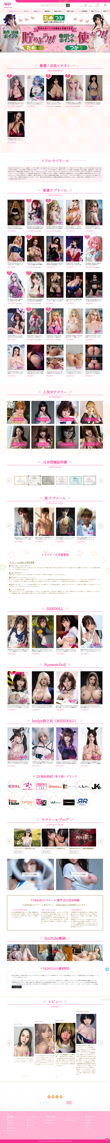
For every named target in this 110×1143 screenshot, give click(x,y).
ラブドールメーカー (14, 1131)
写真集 (89, 1120)
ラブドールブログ (55, 819)
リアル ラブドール (55, 160)
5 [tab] (60, 491)
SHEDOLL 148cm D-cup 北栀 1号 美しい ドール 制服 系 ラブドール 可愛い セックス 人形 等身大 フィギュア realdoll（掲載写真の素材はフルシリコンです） (18, 650)
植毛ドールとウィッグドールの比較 (25, 848)
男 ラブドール (55, 497)
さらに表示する (16, 987)
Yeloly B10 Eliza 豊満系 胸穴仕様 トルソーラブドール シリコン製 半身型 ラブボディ (74, 300)
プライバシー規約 (13, 1125)
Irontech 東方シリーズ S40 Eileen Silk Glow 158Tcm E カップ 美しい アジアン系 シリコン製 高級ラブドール (74, 227)
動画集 (89, 1123)
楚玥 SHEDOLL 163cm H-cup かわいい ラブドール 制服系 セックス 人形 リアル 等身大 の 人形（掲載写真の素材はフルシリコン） (67, 650)
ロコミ (89, 1125)
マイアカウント (32, 1123)
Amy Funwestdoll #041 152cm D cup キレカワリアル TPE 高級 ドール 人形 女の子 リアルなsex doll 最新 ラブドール (18, 706)
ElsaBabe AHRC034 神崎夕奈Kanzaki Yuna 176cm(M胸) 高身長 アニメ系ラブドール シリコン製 (54, 227)
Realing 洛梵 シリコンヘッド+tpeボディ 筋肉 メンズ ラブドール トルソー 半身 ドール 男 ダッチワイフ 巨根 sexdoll (65, 538)
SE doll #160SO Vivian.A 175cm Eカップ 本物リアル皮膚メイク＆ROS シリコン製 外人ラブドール (93, 227)
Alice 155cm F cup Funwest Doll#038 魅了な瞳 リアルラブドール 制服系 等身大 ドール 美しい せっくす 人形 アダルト (67, 706)
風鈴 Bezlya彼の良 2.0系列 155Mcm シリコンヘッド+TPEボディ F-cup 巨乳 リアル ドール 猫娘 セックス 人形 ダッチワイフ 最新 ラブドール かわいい (18, 762)
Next (100, 480)
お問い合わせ (71, 1120)
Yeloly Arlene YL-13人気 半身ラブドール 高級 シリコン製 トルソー (54, 300)
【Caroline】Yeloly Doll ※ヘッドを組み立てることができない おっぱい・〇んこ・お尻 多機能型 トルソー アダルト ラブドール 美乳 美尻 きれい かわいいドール (74, 372)
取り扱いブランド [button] (14, 11)
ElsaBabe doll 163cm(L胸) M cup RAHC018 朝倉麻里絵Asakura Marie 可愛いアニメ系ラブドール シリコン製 (35, 300)
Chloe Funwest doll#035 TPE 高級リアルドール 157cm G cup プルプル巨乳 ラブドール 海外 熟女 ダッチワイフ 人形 (43, 706)
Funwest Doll (55, 664)
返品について (51, 1123)
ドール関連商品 (83, 11)
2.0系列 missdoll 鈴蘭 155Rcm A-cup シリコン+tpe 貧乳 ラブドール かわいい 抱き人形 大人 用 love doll (43, 762)
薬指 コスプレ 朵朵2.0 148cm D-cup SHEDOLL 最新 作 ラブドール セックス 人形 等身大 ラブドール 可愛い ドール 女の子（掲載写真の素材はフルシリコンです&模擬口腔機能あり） (43, 650)
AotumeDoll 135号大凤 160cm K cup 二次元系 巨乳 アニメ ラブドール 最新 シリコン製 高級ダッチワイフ (74, 263)
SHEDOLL (55, 608)
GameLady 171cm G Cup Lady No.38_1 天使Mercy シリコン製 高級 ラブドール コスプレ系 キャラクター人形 (54, 336)
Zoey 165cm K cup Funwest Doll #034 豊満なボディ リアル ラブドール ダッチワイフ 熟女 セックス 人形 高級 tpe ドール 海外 (91, 706)
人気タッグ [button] (37, 11)
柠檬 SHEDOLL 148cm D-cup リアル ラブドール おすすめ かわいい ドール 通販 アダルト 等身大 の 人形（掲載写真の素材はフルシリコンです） (91, 650)
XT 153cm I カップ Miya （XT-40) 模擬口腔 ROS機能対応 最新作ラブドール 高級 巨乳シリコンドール (35, 263)
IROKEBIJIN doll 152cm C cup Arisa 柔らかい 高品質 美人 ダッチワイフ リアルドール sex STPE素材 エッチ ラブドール (93, 103)
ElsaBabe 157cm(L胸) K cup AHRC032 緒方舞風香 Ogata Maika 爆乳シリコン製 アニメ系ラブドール (35, 227)
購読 (69, 1103)
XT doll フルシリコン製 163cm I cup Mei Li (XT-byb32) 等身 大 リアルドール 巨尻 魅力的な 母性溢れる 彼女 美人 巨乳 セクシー (54, 103)
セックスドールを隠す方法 (50, 848)
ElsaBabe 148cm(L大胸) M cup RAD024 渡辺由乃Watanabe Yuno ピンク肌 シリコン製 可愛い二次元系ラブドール (93, 263)
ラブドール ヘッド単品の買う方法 (79, 848)
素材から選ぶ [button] (58, 11)
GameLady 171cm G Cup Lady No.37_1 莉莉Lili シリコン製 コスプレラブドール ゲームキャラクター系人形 (35, 336)
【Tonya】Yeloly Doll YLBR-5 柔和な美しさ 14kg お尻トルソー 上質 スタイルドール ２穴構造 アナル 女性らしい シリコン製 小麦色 (54, 372)
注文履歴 (30, 1125)
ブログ (89, 1128)
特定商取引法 (12, 1128)
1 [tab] (50, 491)
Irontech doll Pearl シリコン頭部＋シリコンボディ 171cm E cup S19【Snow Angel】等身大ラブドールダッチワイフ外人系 (93, 336)
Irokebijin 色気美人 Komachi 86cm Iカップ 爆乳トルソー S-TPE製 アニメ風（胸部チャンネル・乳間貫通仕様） (74, 336)
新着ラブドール (55, 190)
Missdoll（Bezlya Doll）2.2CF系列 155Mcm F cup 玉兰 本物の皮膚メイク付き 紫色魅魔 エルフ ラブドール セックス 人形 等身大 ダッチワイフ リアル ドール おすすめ (67, 762)
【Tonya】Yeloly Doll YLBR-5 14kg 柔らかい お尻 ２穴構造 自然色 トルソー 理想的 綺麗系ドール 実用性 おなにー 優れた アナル (35, 372)
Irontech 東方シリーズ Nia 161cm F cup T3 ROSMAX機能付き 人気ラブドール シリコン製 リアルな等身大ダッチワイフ (16, 336)
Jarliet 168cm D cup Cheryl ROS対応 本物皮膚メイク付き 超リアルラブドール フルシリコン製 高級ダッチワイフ (55, 263)
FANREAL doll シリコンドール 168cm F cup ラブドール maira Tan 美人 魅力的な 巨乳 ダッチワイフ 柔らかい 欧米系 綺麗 (16, 139)
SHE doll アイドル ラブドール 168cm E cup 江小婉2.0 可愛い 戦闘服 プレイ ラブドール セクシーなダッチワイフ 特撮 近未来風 (35, 103)
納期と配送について (53, 1120)
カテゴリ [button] (26, 11)
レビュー (55, 1001)
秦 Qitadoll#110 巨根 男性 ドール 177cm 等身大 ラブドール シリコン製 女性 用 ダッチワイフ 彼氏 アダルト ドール (44, 538)
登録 (29, 1120)
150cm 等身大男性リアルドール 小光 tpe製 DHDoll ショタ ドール (86, 538)
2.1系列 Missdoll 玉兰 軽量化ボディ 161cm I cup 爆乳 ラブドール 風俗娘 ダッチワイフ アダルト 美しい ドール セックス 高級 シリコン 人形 (91, 762)
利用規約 (11, 1123)
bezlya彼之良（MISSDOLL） (55, 720)
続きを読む (18, 852)
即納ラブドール (95, 11)
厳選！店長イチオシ (55, 65)
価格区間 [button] (47, 11)
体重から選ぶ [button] (70, 11)
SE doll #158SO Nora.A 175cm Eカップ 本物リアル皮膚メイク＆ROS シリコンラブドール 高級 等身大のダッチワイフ (16, 263)
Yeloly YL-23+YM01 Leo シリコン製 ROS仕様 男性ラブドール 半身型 (93, 300)
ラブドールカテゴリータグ (16, 1133)
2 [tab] (52, 491)
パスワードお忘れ (33, 1128)
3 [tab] (55, 491)
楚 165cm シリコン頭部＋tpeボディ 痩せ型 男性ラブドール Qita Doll (23, 538)
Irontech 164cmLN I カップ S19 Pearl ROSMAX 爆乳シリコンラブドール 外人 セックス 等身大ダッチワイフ (16, 227)
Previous (9, 480)
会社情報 (11, 1120)
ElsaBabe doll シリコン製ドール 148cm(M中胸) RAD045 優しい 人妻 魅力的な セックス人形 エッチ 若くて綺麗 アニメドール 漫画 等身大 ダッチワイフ (74, 103)
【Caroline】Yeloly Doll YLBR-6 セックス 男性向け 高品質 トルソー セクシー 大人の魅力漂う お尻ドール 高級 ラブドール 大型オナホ (93, 372)
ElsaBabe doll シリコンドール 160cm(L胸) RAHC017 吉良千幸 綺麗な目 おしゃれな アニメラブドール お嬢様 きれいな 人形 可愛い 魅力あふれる (16, 103)
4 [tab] (57, 491)
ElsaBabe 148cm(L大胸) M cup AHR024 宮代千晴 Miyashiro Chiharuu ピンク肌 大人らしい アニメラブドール (16, 300)
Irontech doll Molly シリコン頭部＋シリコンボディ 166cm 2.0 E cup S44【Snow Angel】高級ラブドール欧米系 (16, 372)
